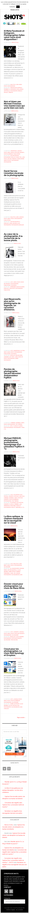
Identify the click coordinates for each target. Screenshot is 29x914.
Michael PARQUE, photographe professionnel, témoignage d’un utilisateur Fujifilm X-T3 (14, 443)
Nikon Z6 (20, 356)
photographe (13, 90)
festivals (16, 496)
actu (12, 282)
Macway (15, 705)
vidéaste (10, 92)
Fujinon (20, 425)
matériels (18, 422)
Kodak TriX (19, 157)
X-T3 (5, 429)
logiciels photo (18, 699)
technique (13, 285)
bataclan (12, 636)
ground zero (18, 355)
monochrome (20, 158)
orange (18, 573)
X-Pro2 (22, 427)
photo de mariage (8, 427)
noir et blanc (7, 160)
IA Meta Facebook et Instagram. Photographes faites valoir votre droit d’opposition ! (14, 35)
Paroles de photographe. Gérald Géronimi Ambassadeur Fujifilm (12, 373)
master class (16, 223)
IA (9, 89)
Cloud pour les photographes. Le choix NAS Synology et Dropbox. (14, 652)
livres (10, 223)
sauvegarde (7, 566)
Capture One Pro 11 (12, 570)
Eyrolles (13, 157)
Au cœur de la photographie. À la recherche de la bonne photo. (13, 237)
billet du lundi (15, 84)
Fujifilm (16, 425)
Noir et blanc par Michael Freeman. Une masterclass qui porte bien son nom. (14, 104)
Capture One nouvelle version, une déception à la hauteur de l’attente (13, 827)
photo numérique (8, 154)
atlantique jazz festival (16, 502)
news (20, 84)
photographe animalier (17, 224)
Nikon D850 (13, 505)
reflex (13, 507)
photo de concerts (19, 152)
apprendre (13, 286)
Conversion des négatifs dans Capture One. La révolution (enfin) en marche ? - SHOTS (13, 860)
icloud (10, 705)
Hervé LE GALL (9, 825)
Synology (6, 708)
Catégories (7, 898)
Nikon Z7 (18, 505)
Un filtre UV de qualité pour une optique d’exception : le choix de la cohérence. (12, 790)
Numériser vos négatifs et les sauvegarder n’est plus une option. (14, 864)
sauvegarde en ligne (16, 574)
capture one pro (14, 155)
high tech (22, 496)
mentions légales (10, 909)
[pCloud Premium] (14, 24)
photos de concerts (16, 638)
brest (5, 565)
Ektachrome (7, 157)
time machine (14, 639)
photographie (7, 162)
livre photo (12, 288)
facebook (6, 89)
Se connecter (19, 909)
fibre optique (12, 571)
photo (5, 86)
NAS (15, 573)
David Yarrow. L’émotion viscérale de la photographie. (14, 173)
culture (22, 350)
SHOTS (14, 17)
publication (7, 290)
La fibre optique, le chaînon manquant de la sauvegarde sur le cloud (13, 519)
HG (23, 907)
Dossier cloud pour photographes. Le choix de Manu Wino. (14, 586)
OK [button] (18, 6)
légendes (6, 356)
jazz (20, 504)
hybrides (13, 422)
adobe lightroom (14, 703)
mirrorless (7, 505)
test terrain (19, 424)
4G (10, 568)
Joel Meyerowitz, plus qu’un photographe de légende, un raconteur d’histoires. (12, 304)
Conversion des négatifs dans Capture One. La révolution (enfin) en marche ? (13, 805)
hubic (11, 573)
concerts (11, 496)
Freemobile (7, 573)
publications (16, 154)
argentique (14, 150)
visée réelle (18, 507)
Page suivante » (21, 717)
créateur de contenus (16, 87)
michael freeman (12, 158)
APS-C (11, 425)
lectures (11, 356)
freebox (18, 571)
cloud (19, 570)
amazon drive (15, 568)
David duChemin (20, 286)
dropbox (6, 571)
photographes (11, 86)
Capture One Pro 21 (15, 221)
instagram (13, 89)
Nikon (12, 152)
